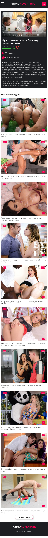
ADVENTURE (22, 3)
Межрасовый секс (26, 81)
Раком (15, 84)
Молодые (42, 81)
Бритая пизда (38, 84)
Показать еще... (24, 517)
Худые (9, 84)
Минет (36, 81)
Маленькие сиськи (25, 84)
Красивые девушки (9, 85)
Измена (15, 81)
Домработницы (22, 85)
